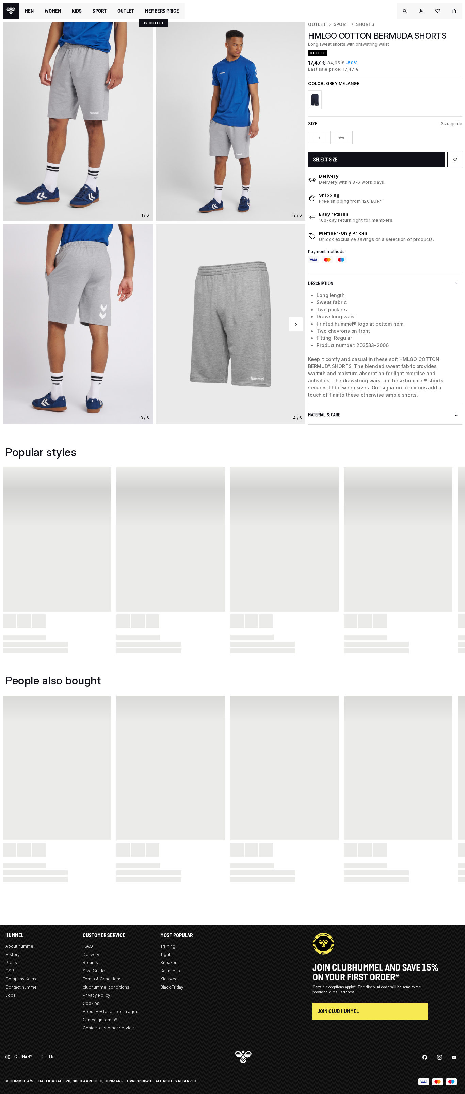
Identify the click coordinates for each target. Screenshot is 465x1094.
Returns (90, 962)
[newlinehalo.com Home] (11, 11)
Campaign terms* (100, 1019)
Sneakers (169, 962)
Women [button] (53, 11)
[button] (405, 11)
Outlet (317, 24)
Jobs (10, 995)
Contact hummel (21, 987)
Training (167, 946)
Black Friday (171, 987)
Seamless (170, 970)
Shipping (329, 195)
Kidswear (169, 978)
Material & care (324, 414)
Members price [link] (162, 11)
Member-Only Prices (343, 233)
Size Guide (94, 970)
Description (321, 283)
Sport (341, 24)
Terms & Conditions (102, 978)
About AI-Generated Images (110, 1011)
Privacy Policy (96, 995)
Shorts (365, 24)
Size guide (451, 123)
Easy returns (333, 214)
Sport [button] (100, 11)
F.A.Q (88, 946)
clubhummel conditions (106, 987)
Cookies (91, 1003)
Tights (166, 954)
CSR (9, 970)
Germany (23, 1056)
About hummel (19, 946)
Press (11, 962)
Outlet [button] (125, 11)
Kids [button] (77, 11)
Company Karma (21, 978)
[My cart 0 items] (454, 11)
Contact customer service (108, 1027)
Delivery (328, 176)
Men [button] (29, 11)
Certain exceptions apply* (334, 987)
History (12, 954)
